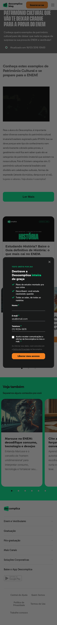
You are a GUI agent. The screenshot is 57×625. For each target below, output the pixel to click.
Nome (15, 305)
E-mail (15, 316)
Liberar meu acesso (29, 356)
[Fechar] (49, 262)
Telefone (16, 326)
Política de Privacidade (21, 349)
